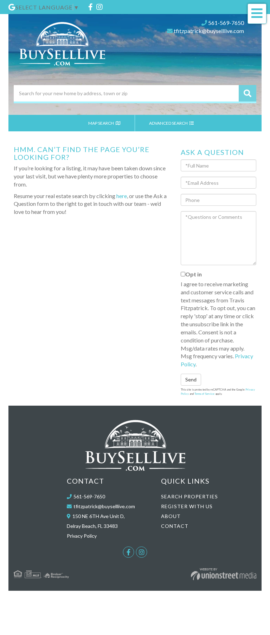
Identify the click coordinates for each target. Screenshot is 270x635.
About (171, 516)
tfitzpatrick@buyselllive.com (209, 30)
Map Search (101, 123)
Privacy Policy (82, 536)
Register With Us (187, 506)
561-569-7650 (226, 22)
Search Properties (189, 496)
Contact (174, 526)
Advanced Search (168, 123)
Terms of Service (204, 393)
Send (191, 379)
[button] (247, 93)
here (121, 195)
